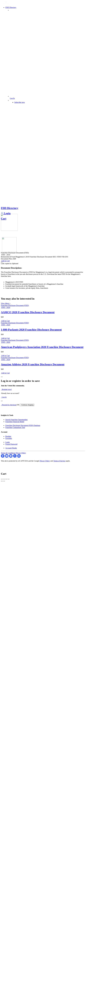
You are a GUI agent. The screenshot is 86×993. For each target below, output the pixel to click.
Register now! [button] (6, 389)
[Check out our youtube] (7, 457)
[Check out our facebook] (3, 457)
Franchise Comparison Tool (15, 427)
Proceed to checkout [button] (9, 405)
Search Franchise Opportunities (16, 420)
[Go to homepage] (7, 4)
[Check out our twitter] (15, 457)
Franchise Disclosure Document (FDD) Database (22, 425)
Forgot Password (11, 444)
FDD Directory (9, 208)
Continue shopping (26, 405)
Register (8, 436)
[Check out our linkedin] (19, 457)
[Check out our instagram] (11, 457)
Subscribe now (19, 102)
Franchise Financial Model (14, 422)
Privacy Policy (21, 453)
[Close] (2, 376)
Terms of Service (59, 461)
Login (7, 213)
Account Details (11, 448)
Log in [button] (3, 397)
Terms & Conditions (8, 453)
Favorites (8, 438)
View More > (5, 303)
